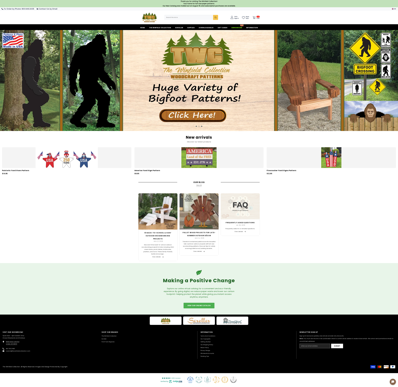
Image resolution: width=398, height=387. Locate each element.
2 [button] (199, 126)
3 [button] (201, 126)
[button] (33, 80)
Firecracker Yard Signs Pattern (281, 170)
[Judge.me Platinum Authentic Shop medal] (199, 379)
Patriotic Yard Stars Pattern (15, 170)
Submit (337, 346)
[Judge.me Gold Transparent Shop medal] (216, 379)
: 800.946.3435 (27, 9)
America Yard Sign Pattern (147, 170)
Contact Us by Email (48, 9)
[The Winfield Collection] (165, 320)
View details (156, 257)
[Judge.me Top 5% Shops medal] (233, 379)
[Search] (191, 17)
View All (199, 185)
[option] (199, 80)
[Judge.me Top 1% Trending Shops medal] (224, 379)
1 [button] (196, 126)
